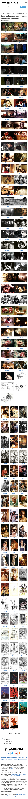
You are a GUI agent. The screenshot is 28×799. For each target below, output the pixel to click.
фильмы (14, 757)
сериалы (20, 757)
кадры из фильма (9, 737)
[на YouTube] (15, 753)
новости (9, 757)
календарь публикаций (20, 759)
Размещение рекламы (14, 796)
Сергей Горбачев (14, 775)
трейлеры (3, 757)
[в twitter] (12, 753)
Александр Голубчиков (19, 774)
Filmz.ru (12, 768)
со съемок (7, 739)
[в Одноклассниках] (19, 753)
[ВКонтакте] (8, 753)
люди (2, 759)
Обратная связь (21, 794)
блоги (25, 757)
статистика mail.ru (6, 761)
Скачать (7, 31)
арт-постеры (7, 743)
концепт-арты (8, 741)
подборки (9, 759)
